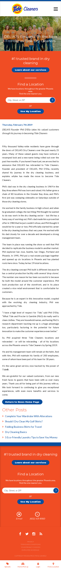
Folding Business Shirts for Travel (23, 426)
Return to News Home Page (22, 402)
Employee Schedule (30, 550)
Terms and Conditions (30, 544)
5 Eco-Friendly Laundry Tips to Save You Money (31, 437)
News (41, 534)
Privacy (30, 542)
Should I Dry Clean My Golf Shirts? (24, 421)
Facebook (20, 534)
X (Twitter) (27, 534)
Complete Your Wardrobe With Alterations (28, 416)
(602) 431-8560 (37, 518)
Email (19, 518)
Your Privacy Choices (30, 547)
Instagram (34, 534)
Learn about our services (30, 70)
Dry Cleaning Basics (16, 432)
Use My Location (30, 111)
